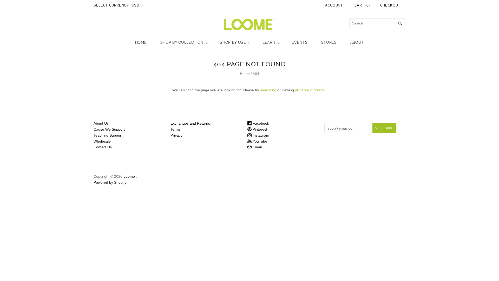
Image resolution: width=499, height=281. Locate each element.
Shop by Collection (182, 42)
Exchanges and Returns (190, 123)
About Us (101, 123)
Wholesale (102, 141)
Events (299, 42)
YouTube (259, 141)
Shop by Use (233, 42)
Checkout (390, 5)
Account (334, 5)
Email (257, 147)
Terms (175, 129)
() (362, 5)
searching (268, 90)
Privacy (176, 135)
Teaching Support (108, 135)
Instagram (260, 135)
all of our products (310, 90)
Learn (268, 42)
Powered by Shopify (110, 182)
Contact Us (103, 147)
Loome (129, 176)
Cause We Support (109, 129)
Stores (329, 42)
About (357, 42)
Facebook (260, 123)
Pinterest (259, 129)
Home (141, 42)
